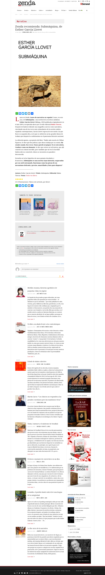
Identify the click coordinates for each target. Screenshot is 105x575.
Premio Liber (79, 570)
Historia (33, 10)
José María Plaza (41, 293)
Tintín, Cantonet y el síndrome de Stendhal (43, 424)
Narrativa (26, 14)
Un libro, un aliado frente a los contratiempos (44, 324)
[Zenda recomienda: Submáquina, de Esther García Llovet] (39, 74)
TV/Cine (63, 10)
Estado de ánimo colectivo (37, 361)
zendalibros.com (27, 32)
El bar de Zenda (79, 502)
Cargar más (39, 562)
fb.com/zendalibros (31, 233)
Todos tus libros (31, 175)
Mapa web (67, 570)
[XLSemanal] (85, 4)
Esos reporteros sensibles (82, 508)
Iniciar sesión (60, 263)
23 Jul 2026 (77, 521)
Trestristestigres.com (35, 570)
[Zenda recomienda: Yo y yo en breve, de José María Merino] (25, 204)
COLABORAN (61, 1)
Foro (80, 10)
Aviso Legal (43, 570)
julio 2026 (72, 532)
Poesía (26, 10)
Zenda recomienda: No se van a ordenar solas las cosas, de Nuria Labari (39, 213)
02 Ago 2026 (78, 503)
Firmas (19, 10)
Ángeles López (41, 462)
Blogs (56, 10)
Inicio (16, 14)
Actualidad (49, 10)
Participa (63, 570)
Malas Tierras (56, 124)
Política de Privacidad (51, 570)
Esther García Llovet (39, 32)
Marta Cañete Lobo (42, 498)
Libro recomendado (50, 32)
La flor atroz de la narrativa (38, 528)
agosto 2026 (73, 529)
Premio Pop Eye (86, 570)
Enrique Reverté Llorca (43, 426)
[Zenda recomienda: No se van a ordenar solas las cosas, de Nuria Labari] (39, 204)
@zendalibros (52, 231)
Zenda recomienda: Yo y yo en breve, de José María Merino (24, 213)
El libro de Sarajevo (80, 517)
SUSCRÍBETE (68, 1)
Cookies (58, 570)
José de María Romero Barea (45, 327)
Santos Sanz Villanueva (43, 364)
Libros (40, 10)
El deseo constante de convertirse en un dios (44, 459)
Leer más (30, 319)
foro (23, 248)
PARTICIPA (74, 1)
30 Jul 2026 (77, 512)
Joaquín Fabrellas (42, 531)
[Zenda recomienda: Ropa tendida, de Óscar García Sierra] (53, 204)
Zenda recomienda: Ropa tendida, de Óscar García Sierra (53, 213)
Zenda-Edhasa (73, 10)
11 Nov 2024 (18, 32)
